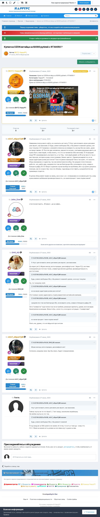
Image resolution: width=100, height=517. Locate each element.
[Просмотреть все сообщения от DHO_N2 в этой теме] (30, 329)
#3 (90, 199)
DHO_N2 (51, 342)
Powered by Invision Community (50, 506)
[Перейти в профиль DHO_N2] (16, 262)
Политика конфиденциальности (41, 499)
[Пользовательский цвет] (14, 2)
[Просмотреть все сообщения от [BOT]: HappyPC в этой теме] (30, 120)
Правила (46, 16)
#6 (90, 398)
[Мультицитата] (35, 120)
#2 (90, 139)
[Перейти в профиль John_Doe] (16, 209)
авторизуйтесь (69, 447)
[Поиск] (96, 15)
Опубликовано (39, 71)
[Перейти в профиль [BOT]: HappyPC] (6, 53)
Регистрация (84, 2)
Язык (25, 499)
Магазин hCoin (33, 16)
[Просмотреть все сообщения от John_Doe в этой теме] (30, 238)
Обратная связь (59, 499)
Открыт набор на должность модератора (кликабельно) (50, 38)
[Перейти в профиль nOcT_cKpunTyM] (16, 148)
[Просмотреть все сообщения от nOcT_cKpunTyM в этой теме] (30, 191)
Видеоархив (25, 55)
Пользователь (73, 486)
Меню (18, 16)
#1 (90, 71)
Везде (89, 15)
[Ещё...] (94, 71)
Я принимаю (90, 512)
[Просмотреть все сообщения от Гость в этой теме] (30, 436)
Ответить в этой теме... (23, 457)
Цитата (44, 120)
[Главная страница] (3, 3)
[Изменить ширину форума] (26, 2)
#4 (90, 252)
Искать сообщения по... (87, 62)
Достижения (16, 107)
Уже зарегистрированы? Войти (63, 3)
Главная (8, 16)
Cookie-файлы (72, 499)
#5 (90, 337)
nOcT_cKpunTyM (54, 258)
